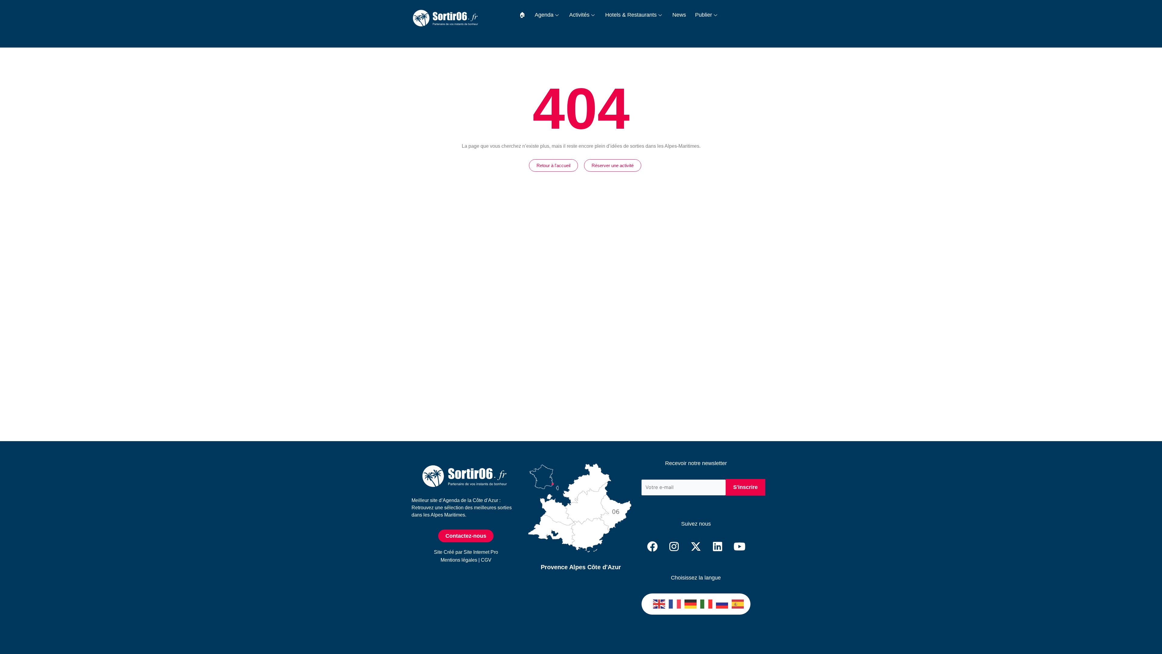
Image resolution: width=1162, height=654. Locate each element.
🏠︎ (522, 15)
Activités (579, 15)
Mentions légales (459, 560)
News (679, 15)
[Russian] (722, 604)
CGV (486, 560)
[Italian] (706, 604)
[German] (690, 604)
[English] (659, 604)
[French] (675, 604)
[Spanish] (738, 604)
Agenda (544, 15)
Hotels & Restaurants (631, 15)
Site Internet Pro (481, 552)
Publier (703, 15)
